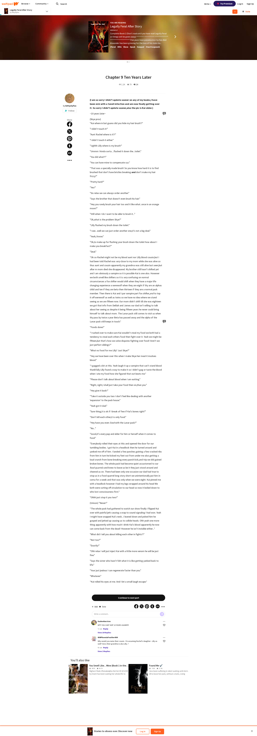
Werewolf (114, 30)
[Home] (10, 3)
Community (41, 3)
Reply (105, 629)
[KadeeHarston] (94, 622)
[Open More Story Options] (69, 160)
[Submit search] (57, 4)
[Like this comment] (164, 625)
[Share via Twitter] (69, 131)
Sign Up (157, 731)
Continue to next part (128, 597)
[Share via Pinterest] (69, 138)
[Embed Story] (69, 153)
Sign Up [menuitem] (250, 3)
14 (137, 84)
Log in (142, 731)
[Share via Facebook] (69, 124)
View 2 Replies (104, 651)
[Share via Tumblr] (69, 146)
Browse (25, 3)
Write (207, 4)
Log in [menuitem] (240, 3)
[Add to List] (234, 12)
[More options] (164, 621)
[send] (162, 614)
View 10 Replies (104, 632)
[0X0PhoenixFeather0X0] (94, 638)
